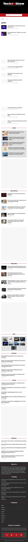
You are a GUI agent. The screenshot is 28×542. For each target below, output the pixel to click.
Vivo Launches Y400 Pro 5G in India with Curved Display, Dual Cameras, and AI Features (15, 221)
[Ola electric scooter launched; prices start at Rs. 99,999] (16, 344)
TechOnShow (16, 28)
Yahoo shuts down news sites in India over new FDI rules (16, 26)
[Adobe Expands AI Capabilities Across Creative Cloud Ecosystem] (5, 133)
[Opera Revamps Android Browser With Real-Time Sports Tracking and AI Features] (5, 144)
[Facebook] (7, 535)
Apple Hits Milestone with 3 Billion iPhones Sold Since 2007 (16, 214)
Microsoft (3, 515)
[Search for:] (14, 15)
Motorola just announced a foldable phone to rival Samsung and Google (16, 201)
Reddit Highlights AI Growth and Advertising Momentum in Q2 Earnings (13, 397)
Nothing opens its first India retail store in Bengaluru (16, 194)
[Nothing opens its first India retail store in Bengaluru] (4, 195)
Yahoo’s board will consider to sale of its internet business (15, 60)
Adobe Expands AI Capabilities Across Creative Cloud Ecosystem (16, 132)
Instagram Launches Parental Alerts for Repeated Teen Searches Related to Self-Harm (12, 375)
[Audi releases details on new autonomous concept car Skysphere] (22, 344)
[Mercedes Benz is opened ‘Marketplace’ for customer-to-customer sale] (13, 348)
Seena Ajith (16, 68)
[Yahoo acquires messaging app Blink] (4, 68)
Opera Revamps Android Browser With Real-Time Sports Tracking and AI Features (16, 143)
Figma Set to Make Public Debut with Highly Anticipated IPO (13, 447)
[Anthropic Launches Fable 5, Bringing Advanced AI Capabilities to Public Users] (5, 149)
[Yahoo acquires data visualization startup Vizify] (4, 116)
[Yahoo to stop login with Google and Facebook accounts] (4, 122)
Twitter (2, 519)
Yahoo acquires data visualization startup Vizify (16, 115)
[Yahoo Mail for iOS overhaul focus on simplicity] (4, 75)
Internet (14, 353)
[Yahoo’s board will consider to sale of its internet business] (4, 61)
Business (14, 438)
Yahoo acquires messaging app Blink (15, 66)
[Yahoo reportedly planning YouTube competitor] (4, 81)
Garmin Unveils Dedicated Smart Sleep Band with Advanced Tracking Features (16, 289)
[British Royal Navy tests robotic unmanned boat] (16, 339)
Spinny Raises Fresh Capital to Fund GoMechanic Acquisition (14, 441)
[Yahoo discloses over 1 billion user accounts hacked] (4, 34)
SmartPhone (14, 191)
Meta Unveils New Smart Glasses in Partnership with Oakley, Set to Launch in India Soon (16, 274)
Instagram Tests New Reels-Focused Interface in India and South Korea (13, 388)
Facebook (3, 509)
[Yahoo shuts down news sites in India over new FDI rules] (4, 27)
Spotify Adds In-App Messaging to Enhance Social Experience (11, 392)
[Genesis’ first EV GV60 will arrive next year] (5, 339)
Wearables (14, 263)
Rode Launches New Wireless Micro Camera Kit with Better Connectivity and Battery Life (16, 267)
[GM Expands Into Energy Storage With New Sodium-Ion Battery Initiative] (5, 154)
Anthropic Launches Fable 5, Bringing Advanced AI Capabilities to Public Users (16, 148)
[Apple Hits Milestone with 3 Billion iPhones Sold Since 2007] (4, 215)
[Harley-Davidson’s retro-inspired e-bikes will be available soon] (11, 339)
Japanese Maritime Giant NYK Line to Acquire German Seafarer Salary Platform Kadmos (12, 456)
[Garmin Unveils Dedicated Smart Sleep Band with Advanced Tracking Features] (4, 290)
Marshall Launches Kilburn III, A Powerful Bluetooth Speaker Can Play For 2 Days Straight (16, 296)
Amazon (2, 507)
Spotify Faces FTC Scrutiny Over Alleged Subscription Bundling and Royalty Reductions (12, 451)
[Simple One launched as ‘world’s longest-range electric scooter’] (22, 339)
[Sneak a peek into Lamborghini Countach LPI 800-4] (11, 344)
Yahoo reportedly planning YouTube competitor (14, 80)
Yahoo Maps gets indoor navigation (14, 107)
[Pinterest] (21, 535)
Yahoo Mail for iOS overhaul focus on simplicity (15, 74)
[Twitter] (12, 535)
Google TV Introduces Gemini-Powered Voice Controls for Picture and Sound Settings (16, 138)
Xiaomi (2, 522)
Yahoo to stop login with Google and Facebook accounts (17, 121)
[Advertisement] (14, 10)
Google (2, 511)
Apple (2, 505)
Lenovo (2, 513)
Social (14, 380)
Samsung (3, 517)
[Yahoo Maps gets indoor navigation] (4, 109)
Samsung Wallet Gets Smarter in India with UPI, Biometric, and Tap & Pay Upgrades (16, 207)
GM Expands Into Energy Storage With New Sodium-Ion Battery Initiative (16, 153)
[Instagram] (16, 535)
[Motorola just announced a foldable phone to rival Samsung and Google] (4, 202)
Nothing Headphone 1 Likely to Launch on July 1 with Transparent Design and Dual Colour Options (16, 282)
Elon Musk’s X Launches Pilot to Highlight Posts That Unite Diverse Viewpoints (13, 402)
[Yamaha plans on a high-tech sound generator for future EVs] (5, 344)
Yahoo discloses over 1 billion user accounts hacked (16, 33)
